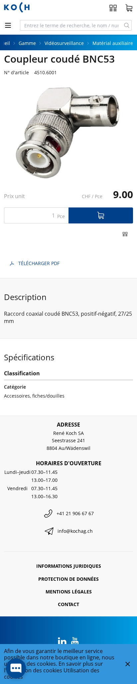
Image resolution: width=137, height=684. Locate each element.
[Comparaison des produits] (113, 8)
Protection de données (68, 579)
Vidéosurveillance (64, 43)
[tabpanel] (68, 133)
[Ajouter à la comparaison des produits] (125, 234)
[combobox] (71, 25)
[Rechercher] (127, 25)
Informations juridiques (68, 566)
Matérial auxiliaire (112, 43)
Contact (68, 604)
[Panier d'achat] (129, 8)
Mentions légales (69, 591)
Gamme (27, 43)
